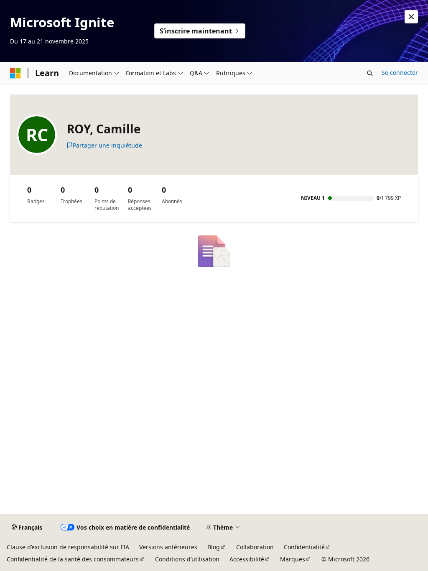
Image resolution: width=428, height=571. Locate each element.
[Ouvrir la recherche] (370, 73)
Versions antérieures (168, 547)
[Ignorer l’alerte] (411, 16)
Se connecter (400, 72)
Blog (213, 547)
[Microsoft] (15, 73)
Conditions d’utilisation (187, 559)
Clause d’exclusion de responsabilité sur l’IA (68, 547)
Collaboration (255, 547)
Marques (292, 559)
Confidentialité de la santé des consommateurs (73, 559)
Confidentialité (304, 547)
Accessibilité (246, 559)
